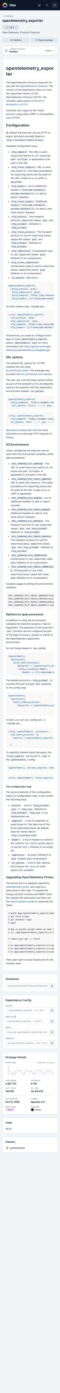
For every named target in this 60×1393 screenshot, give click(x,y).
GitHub (8, 1129)
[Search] (47, 5)
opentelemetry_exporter (22, 20)
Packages (9, 16)
